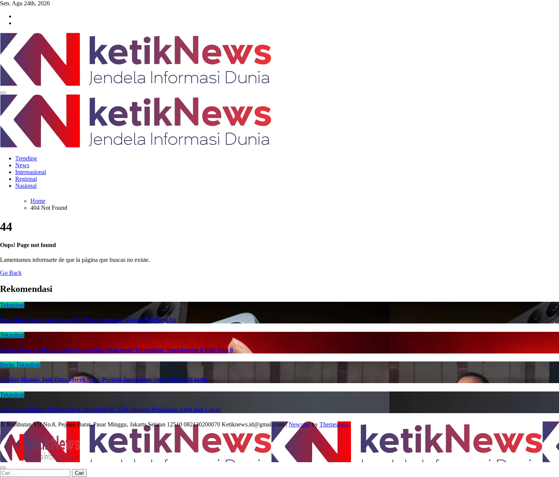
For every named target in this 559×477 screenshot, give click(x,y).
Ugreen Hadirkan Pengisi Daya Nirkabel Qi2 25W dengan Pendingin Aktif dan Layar (110, 409)
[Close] (3, 467)
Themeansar (333, 424)
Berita (8, 364)
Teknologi (12, 305)
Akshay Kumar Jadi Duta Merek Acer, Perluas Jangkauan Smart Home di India (104, 379)
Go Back (11, 272)
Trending (26, 158)
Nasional (26, 185)
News (22, 165)
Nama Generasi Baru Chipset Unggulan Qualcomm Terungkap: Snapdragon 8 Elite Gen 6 (116, 350)
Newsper (299, 424)
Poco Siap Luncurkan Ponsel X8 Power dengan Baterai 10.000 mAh (88, 320)
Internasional (30, 172)
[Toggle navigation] (3, 93)
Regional (26, 179)
